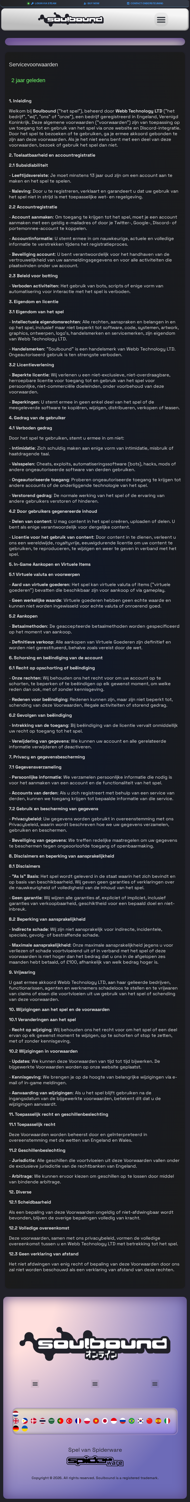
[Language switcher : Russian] (123, 1420)
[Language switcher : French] (79, 1420)
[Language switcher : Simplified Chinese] (150, 1420)
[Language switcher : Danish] (34, 1420)
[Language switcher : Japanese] (106, 1420)
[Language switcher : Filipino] (26, 1420)
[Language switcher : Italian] (168, 1420)
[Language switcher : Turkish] (70, 1420)
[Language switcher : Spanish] (159, 1420)
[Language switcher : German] (17, 1427)
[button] (161, 19)
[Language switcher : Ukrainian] (26, 1427)
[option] (17, 1421)
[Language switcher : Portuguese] (61, 1420)
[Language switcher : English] (17, 1420)
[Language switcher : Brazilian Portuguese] (132, 1420)
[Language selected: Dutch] (95, 1420)
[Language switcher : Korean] (141, 1420)
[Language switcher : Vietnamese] (97, 1420)
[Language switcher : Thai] (43, 1420)
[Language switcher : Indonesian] (115, 1420)
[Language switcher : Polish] (88, 1420)
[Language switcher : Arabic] (52, 1420)
